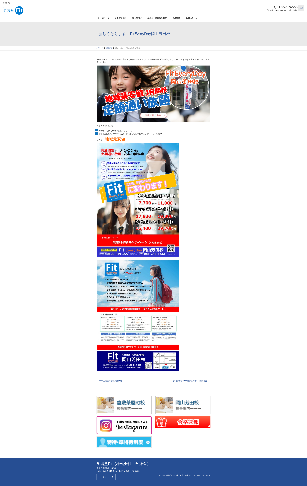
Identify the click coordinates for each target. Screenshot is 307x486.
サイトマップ (105, 477)
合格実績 (176, 18)
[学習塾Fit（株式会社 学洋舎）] (23, 10)
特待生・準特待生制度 (157, 18)
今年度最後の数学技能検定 (109, 381)
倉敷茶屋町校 (120, 18)
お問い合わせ (191, 18)
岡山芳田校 (137, 18)
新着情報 (109, 48)
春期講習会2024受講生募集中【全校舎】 (191, 381)
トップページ (103, 18)
